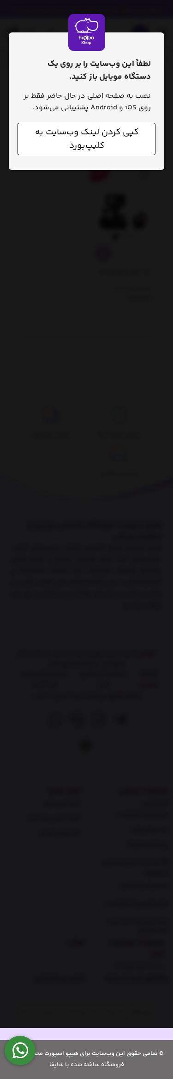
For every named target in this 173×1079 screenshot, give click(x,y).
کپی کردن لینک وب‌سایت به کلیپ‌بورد (86, 139)
